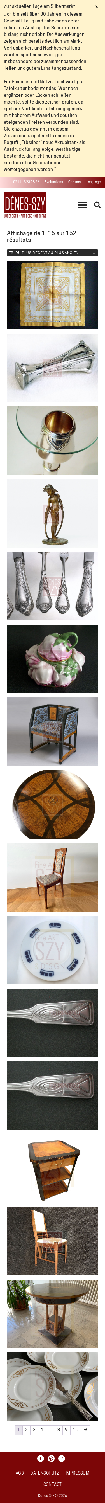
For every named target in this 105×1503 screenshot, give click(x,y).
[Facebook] (42, 1458)
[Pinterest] (52, 1458)
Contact (74, 182)
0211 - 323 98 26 (26, 182)
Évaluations (54, 182)
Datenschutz (44, 1474)
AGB (20, 1474)
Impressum (77, 1474)
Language (94, 182)
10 (76, 1430)
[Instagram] (63, 1458)
